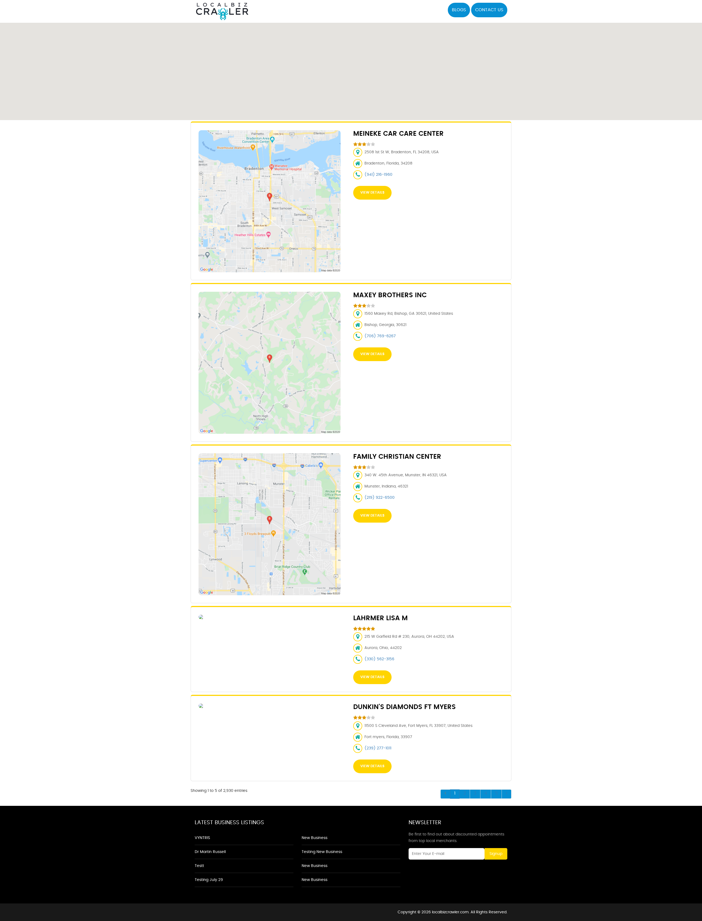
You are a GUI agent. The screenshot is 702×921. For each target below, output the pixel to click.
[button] (351, 68)
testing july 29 (209, 880)
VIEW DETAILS (372, 192)
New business (314, 838)
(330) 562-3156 (379, 659)
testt (199, 866)
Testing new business (322, 852)
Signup (495, 854)
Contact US (489, 10)
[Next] (506, 794)
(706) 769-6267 (380, 336)
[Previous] (445, 794)
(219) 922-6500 (379, 498)
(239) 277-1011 (377, 748)
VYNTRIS (202, 838)
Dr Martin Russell (210, 852)
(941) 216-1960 (378, 175)
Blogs (459, 10)
